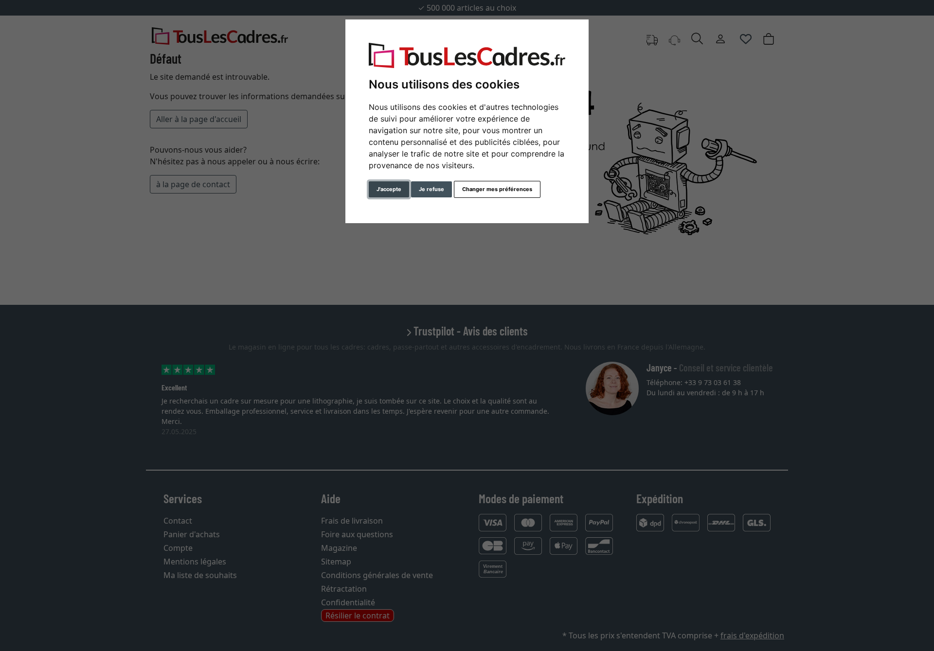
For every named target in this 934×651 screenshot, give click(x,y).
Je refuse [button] (431, 189)
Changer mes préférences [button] (497, 189)
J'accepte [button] (389, 189)
